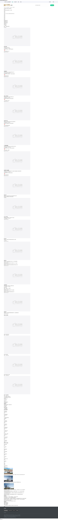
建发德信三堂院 (8, 374)
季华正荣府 (5, 46)
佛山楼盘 (11, 7)
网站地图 (5, 508)
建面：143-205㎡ (8, 147)
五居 (11, 13)
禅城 (7, 10)
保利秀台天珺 (6, 120)
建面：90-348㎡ (8, 286)
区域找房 (5, 8)
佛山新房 (5, 512)
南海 (5, 10)
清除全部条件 (8, 26)
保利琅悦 (7, 354)
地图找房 (10, 8)
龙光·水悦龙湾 (6, 216)
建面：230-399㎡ (8, 122)
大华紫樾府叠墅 (6, 145)
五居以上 (13, 13)
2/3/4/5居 (5, 240)
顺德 (8, 10)
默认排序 (5, 27)
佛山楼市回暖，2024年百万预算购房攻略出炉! (10, 497)
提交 (4, 506)
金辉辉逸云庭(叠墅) (6, 170)
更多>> (7, 467)
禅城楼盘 (13, 7)
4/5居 (5, 97)
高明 (11, 10)
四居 (10, 13)
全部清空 (5, 408)
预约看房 (52, 5)
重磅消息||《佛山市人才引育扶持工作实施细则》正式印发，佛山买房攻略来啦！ (14, 499)
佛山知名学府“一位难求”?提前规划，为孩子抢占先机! (11, 496)
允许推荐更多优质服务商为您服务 (11, 505)
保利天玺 (5, 260)
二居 (7, 13)
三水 (10, 10)
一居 (5, 13)
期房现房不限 (6, 21)
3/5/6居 (5, 286)
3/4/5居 (5, 48)
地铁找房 (7, 8)
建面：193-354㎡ (8, 97)
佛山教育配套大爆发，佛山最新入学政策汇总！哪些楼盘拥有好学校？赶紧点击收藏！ (15, 498)
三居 (8, 13)
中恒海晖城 (7, 394)
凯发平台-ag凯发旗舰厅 (7, 5)
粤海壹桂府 (5, 71)
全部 (4, 10)
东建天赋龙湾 (7, 334)
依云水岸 (5, 238)
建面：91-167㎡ (8, 218)
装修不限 (5, 24)
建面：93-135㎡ (8, 48)
